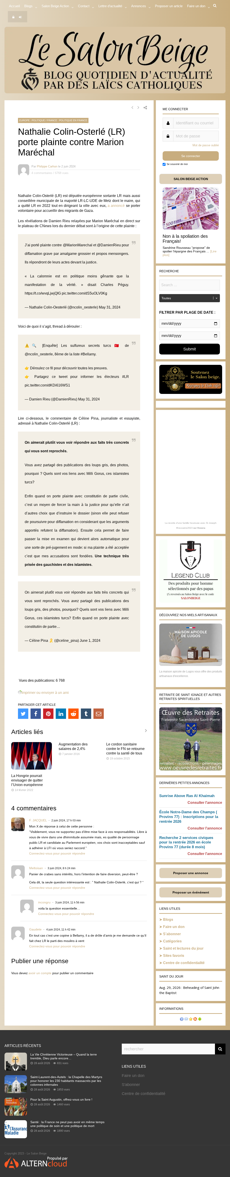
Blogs (28, 6)
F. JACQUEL (38, 820)
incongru (44, 902)
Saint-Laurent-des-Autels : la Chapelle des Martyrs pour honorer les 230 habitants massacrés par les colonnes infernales (66, 1080)
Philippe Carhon (47, 166)
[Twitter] (23, 713)
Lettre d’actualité (110, 6)
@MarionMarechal (77, 245)
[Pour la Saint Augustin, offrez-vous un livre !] (15, 1114)
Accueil (14, 6)
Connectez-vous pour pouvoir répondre (57, 853)
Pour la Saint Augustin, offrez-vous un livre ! (61, 1099)
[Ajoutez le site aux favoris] (190, 1020)
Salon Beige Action (55, 6)
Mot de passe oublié (205, 145)
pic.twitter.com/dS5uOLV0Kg (84, 293)
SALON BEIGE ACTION (191, 179)
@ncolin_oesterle (39, 354)
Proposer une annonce (190, 873)
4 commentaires (41, 173)
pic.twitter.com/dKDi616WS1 (47, 385)
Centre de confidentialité (184, 963)
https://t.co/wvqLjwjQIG (43, 293)
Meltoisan (36, 868)
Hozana (201, 528)
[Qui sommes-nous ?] (182, 1020)
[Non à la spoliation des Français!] (191, 228)
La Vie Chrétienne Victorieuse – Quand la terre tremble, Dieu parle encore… (63, 1056)
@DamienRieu (109, 245)
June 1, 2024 (90, 640)
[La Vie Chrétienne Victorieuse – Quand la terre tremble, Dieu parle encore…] (15, 1069)
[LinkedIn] (61, 713)
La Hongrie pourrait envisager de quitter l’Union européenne (27, 780)
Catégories (172, 941)
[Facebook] (36, 713)
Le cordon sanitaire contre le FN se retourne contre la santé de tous (125, 748)
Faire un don (174, 927)
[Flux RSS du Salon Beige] (195, 1020)
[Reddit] (73, 713)
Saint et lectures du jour (183, 948)
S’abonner (172, 934)
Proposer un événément (190, 892)
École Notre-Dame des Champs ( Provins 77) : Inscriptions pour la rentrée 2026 (188, 817)
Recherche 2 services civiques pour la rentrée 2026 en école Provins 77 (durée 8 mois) (186, 842)
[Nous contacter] (186, 1020)
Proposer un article (169, 6)
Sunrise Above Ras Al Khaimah (187, 796)
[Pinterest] (48, 713)
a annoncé (116, 206)
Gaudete (35, 929)
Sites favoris (173, 956)
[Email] (98, 713)
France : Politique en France (67, 120)
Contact (83, 6)
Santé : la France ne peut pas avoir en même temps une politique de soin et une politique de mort (67, 1124)
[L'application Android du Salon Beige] (199, 1020)
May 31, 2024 (109, 307)
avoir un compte (40, 973)
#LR (125, 377)
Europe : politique (32, 120)
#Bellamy (88, 354)
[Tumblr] (86, 713)
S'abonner (131, 1084)
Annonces (138, 6)
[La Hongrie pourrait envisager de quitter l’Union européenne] (31, 768)
